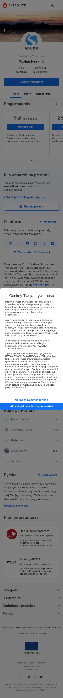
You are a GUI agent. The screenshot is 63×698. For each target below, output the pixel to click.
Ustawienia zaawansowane (31, 399)
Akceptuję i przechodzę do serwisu (31, 406)
